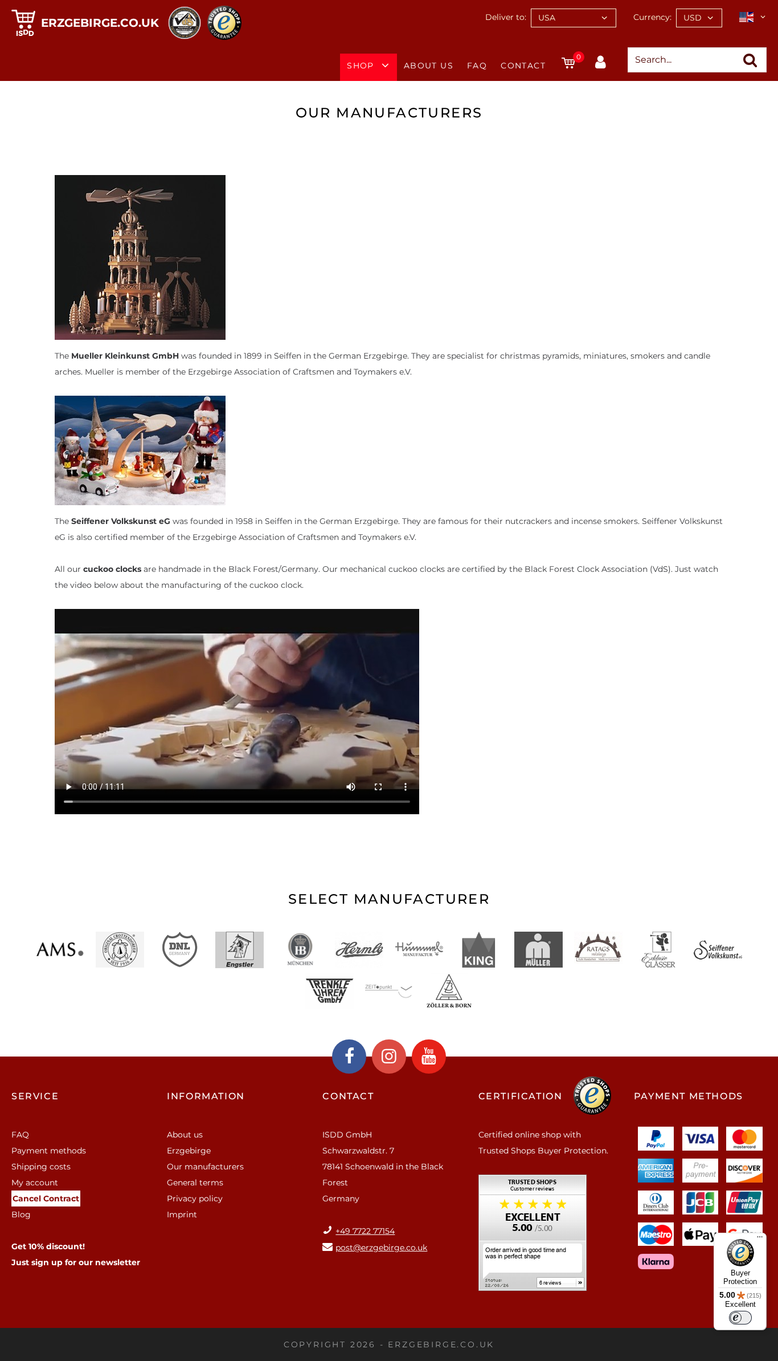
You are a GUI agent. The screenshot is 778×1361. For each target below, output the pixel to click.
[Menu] (760, 1239)
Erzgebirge (189, 1150)
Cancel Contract (46, 1198)
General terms (195, 1182)
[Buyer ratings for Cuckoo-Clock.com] (532, 1237)
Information (206, 1096)
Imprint (182, 1214)
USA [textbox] (546, 18)
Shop (360, 65)
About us (428, 65)
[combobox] (573, 18)
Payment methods (48, 1150)
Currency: (652, 17)
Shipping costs (41, 1166)
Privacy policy (195, 1198)
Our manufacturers (205, 1166)
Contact (523, 65)
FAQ (477, 65)
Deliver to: (505, 17)
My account (34, 1182)
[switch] (740, 1318)
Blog (21, 1214)
